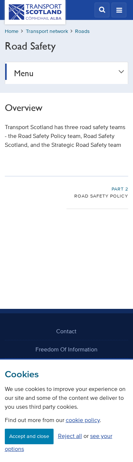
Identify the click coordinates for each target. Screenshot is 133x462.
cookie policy (83, 420)
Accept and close (29, 436)
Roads (82, 31)
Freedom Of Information (66, 349)
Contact (66, 331)
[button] (102, 10)
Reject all (70, 435)
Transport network (47, 31)
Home (11, 31)
